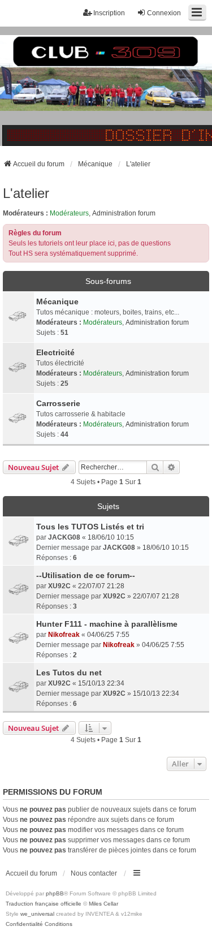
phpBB (55, 893)
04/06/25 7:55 (108, 635)
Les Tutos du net (69, 672)
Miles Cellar (103, 903)
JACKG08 (64, 537)
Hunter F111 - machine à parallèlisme (107, 623)
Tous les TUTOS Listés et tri (90, 526)
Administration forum (123, 213)
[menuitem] (24, 924)
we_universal (37, 914)
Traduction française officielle (43, 903)
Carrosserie (58, 403)
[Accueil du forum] (106, 86)
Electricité (55, 352)
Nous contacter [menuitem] (94, 873)
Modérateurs (69, 213)
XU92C (59, 586)
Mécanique (57, 301)
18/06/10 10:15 (111, 537)
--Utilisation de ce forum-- (85, 575)
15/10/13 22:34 (101, 683)
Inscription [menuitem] (109, 13)
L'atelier (26, 193)
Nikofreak (64, 635)
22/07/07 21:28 (101, 586)
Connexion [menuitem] (164, 13)
